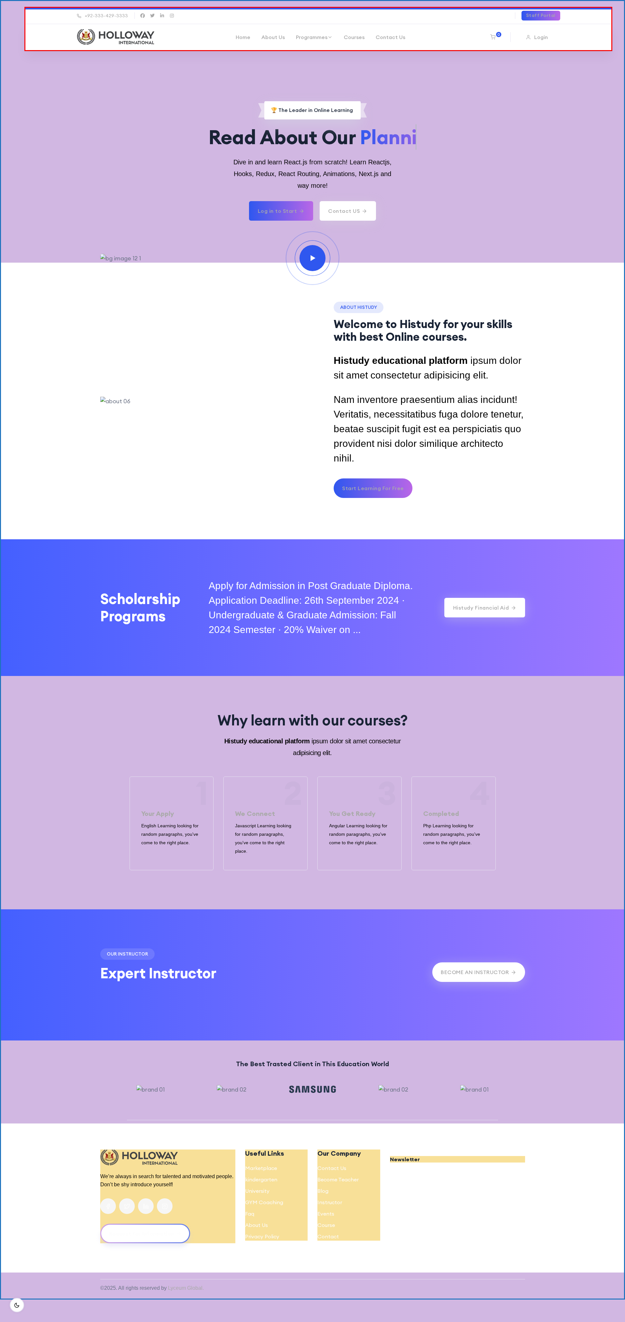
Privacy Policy (262, 1236)
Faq (249, 1213)
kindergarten (261, 1179)
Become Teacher (338, 1179)
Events (325, 1213)
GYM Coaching (264, 1202)
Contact (328, 1236)
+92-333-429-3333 (106, 16)
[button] (537, 37)
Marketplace (261, 1168)
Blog (322, 1191)
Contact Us (390, 37)
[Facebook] (108, 1206)
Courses (354, 37)
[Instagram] (165, 1206)
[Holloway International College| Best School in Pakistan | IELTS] (115, 37)
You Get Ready (352, 813)
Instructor (329, 1202)
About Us (273, 37)
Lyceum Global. (186, 1288)
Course (326, 1225)
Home (243, 37)
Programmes (311, 37)
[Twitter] (127, 1206)
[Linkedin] (146, 1206)
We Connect (255, 813)
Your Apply (157, 813)
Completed (441, 813)
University (257, 1191)
